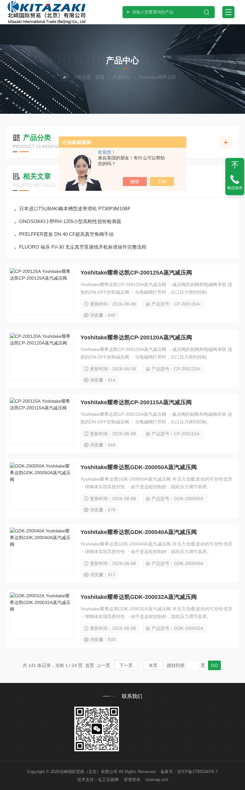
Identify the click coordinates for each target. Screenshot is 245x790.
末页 (153, 665)
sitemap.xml (156, 779)
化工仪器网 (108, 779)
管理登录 (132, 779)
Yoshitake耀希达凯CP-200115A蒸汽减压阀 (136, 402)
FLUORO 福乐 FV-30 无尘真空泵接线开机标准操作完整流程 (82, 247)
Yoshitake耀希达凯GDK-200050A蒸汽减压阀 (138, 467)
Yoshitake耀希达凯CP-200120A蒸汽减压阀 (136, 337)
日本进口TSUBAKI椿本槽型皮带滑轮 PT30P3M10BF (74, 208)
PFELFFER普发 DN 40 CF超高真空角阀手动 (66, 234)
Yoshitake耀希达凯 (157, 77)
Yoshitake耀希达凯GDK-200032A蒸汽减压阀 (138, 597)
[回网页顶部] (235, 165)
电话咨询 (234, 188)
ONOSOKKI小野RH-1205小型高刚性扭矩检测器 (70, 221)
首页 (99, 77)
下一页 (126, 665)
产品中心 (121, 77)
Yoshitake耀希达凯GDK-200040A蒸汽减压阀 (138, 532)
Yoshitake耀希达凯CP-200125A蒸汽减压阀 (136, 272)
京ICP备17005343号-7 (197, 771)
